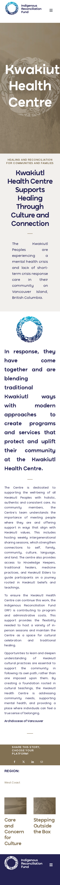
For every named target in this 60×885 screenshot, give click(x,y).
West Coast (12, 782)
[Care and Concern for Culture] (15, 798)
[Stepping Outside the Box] (44, 798)
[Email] (41, 762)
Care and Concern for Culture (14, 832)
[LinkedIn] (32, 762)
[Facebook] (14, 762)
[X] (23, 762)
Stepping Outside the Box (44, 826)
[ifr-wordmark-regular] (23, 3)
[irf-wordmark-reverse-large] (23, 857)
